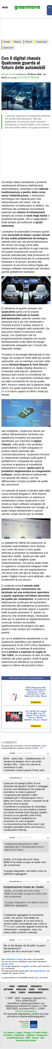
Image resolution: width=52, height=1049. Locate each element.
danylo (12, 940)
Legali (19, 1032)
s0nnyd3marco (15, 778)
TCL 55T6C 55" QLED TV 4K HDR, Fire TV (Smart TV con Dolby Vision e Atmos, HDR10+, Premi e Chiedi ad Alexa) (35, 716)
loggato (26, 966)
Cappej (12, 753)
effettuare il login (14, 959)
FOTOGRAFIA (43, 989)
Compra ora (35, 702)
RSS (28, 1037)
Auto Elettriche (28, 77)
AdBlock (30, 1035)
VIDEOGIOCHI (36, 986)
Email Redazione (15, 1037)
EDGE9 (32, 989)
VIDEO (12, 992)
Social (35, 1037)
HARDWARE (22, 986)
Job (42, 1037)
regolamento (39, 971)
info (41, 748)
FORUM (22, 992)
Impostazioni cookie (26, 1040)
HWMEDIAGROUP (35, 992)
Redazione (42, 1035)
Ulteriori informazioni (25, 1011)
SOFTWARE (8, 989)
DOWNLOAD (21, 989)
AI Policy (7, 1035)
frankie (12, 838)
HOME (11, 986)
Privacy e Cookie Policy (35, 1032)
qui (36, 977)
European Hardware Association (25, 1025)
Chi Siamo (8, 1032)
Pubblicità (19, 1035)
